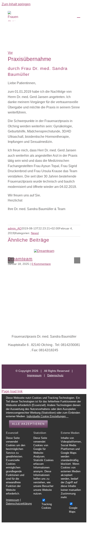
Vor (10, 52)
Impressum (34, 375)
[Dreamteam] (44, 251)
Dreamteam (20, 258)
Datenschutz (55, 375)
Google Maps (73, 509)
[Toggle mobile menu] (78, 15)
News (34, 233)
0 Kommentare (41, 263)
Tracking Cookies (47, 506)
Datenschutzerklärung (19, 503)
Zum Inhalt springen (16, 4)
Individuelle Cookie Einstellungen (47, 416)
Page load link (12, 391)
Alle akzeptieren (28, 423)
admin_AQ (14, 228)
